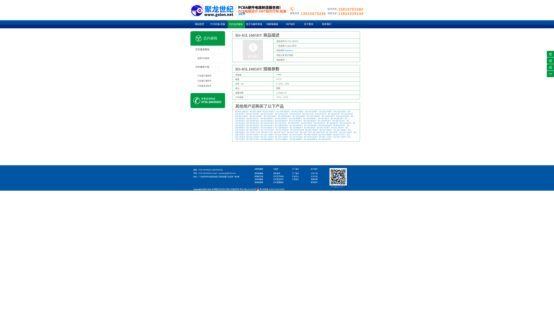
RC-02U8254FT (267, 123)
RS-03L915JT (321, 114)
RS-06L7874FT (323, 128)
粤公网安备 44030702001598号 (272, 189)
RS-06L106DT (297, 111)
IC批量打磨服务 (204, 76)
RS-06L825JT (294, 123)
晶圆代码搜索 (203, 58)
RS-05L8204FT (252, 125)
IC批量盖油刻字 (204, 86)
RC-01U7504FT (296, 135)
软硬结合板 (258, 176)
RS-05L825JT (306, 123)
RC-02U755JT (306, 132)
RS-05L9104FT (256, 116)
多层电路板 (258, 179)
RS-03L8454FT (310, 121)
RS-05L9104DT (343, 116)
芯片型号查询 (278, 176)
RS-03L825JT (319, 123)
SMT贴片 (290, 24)
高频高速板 (258, 182)
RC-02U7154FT (253, 139)
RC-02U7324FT (281, 137)
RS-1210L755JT (253, 132)
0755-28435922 (211, 102)
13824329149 (217, 170)
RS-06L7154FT (325, 137)
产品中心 (295, 176)
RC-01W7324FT (311, 137)
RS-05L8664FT (267, 121)
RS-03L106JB (255, 111)
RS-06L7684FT (311, 130)
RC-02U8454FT (324, 121)
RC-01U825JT (346, 123)
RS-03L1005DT (242, 111)
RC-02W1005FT (283, 111)
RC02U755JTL (339, 135)
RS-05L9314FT (252, 114)
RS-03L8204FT (267, 125)
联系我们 (326, 24)
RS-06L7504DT (310, 135)
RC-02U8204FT (296, 125)
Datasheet (289, 50)
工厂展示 (295, 173)
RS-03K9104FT (284, 116)
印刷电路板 (272, 24)
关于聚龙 (308, 24)
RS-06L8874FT (337, 118)
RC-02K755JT (319, 132)
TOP (550, 74)
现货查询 (276, 173)
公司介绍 (314, 173)
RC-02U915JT (334, 114)
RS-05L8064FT (252, 128)
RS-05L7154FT (339, 137)
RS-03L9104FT (270, 116)
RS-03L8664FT (281, 121)
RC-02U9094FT (310, 118)
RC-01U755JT (332, 132)
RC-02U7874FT (253, 130)
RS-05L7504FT (252, 135)
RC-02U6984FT (310, 139)
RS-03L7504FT (267, 135)
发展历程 (314, 179)
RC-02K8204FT (281, 125)
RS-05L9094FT (281, 118)
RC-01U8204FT (310, 125)
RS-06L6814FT (324, 139)
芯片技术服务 (236, 24)
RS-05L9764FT (311, 111)
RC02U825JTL (339, 125)
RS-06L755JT (267, 132)
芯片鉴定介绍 (202, 67)
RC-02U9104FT (313, 116)
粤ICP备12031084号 (248, 189)
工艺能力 (295, 179)
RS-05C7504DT (325, 135)
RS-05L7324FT (252, 137)
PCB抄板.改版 (217, 24)
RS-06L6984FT (267, 139)
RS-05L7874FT (337, 128)
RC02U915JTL (253, 118)
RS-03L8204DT (325, 125)
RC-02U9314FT (281, 114)
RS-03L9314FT (267, 114)
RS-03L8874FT (252, 121)
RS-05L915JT (308, 114)
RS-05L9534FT (340, 111)
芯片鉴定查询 (202, 49)
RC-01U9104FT (328, 116)
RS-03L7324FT (267, 137)
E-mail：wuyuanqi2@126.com (224, 173)
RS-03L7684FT (340, 130)
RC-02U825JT (332, 123)
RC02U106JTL (269, 111)
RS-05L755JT (280, 132)
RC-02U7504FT (281, 135)
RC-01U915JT (347, 114)
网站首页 (199, 24)
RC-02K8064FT (281, 128)
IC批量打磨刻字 (204, 81)
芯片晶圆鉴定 (278, 182)
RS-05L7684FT (325, 130)
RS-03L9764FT (325, 111)
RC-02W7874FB (297, 130)
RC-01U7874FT (267, 130)
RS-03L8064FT (267, 128)
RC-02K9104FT (299, 116)
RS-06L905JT (323, 118)
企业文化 (314, 176)
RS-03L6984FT (296, 139)
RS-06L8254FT (338, 121)
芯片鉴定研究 (278, 179)
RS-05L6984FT (281, 139)
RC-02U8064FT (296, 128)
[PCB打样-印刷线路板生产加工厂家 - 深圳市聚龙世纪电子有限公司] (239, 16)
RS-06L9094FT (266, 118)
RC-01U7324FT (296, 137)
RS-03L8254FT (252, 123)
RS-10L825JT (281, 123)
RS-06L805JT (310, 128)
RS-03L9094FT (295, 118)
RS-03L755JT (293, 132)
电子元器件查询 (254, 24)
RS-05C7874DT (282, 130)
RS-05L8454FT (295, 121)
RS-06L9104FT (241, 116)
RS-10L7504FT (345, 132)
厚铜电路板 (258, 173)
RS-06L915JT (295, 114)
